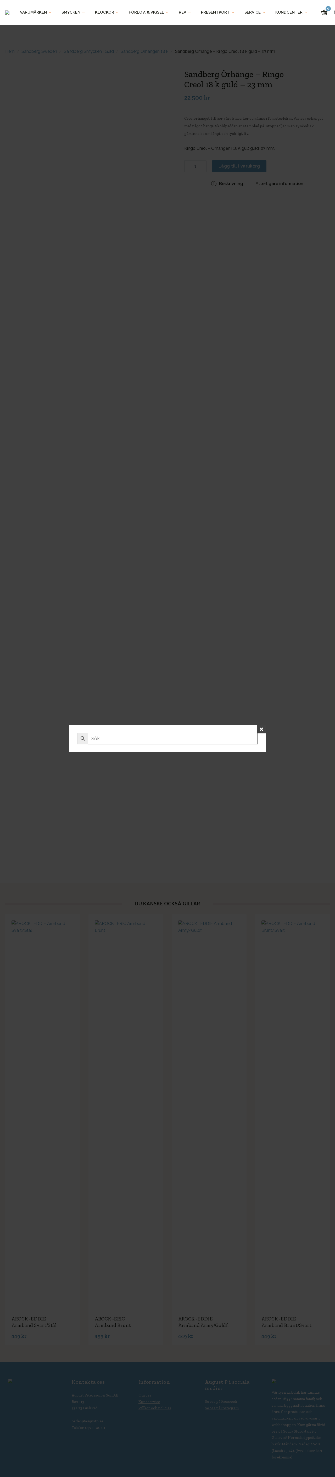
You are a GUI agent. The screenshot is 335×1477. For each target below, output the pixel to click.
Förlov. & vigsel (146, 12)
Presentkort (215, 12)
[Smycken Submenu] (85, 12)
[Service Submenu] (265, 12)
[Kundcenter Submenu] (307, 12)
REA (182, 12)
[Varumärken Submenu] (51, 12)
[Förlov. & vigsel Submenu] (169, 12)
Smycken (71, 12)
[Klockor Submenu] (119, 12)
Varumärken (33, 12)
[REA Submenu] (191, 12)
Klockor (104, 12)
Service (252, 12)
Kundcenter (289, 12)
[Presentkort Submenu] (234, 12)
